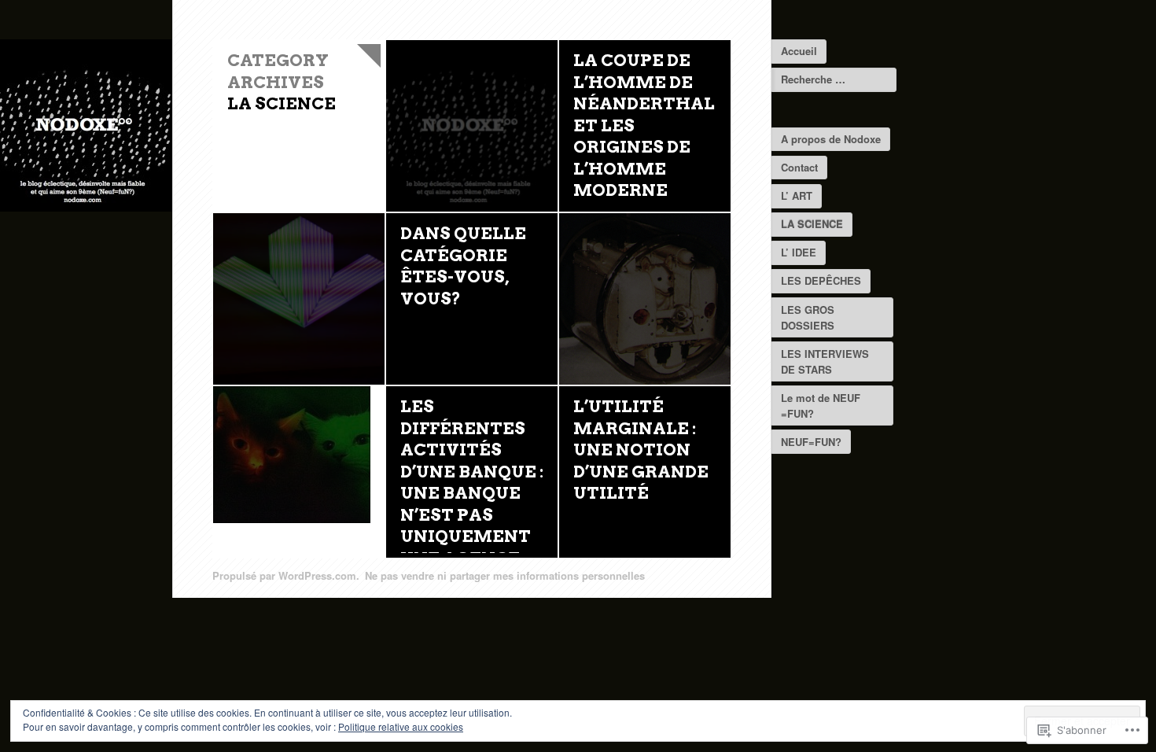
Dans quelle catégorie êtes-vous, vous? (463, 265)
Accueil (799, 50)
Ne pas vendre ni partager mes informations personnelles (505, 575)
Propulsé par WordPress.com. (285, 575)
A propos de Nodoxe (831, 138)
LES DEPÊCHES (821, 280)
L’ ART (796, 195)
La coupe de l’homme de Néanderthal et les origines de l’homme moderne (644, 125)
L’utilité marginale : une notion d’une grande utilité (641, 449)
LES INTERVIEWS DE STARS (825, 361)
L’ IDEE (798, 252)
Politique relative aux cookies (400, 726)
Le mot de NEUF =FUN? (820, 405)
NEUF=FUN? (811, 441)
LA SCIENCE (812, 223)
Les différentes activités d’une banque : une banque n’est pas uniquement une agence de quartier (471, 492)
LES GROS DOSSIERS (807, 317)
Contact (799, 167)
